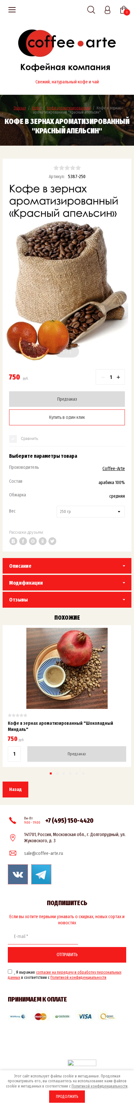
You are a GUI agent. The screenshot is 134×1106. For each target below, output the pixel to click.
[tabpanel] (67, 274)
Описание (20, 566)
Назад (15, 789)
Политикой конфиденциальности (78, 977)
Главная (20, 107)
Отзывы (18, 599)
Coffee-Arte (113, 468)
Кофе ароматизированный (69, 107)
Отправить (67, 954)
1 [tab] (63, 352)
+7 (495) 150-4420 (69, 820)
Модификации (26, 582)
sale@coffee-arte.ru (43, 853)
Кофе (36, 107)
